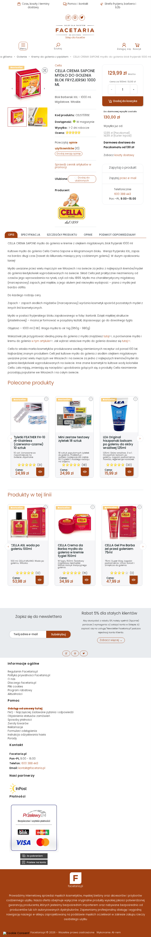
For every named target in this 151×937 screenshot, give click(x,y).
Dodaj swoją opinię (69, 153)
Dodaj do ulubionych (82, 179)
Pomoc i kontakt (77, 4)
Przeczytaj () (67, 145)
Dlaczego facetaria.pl (22, 683)
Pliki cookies (15, 686)
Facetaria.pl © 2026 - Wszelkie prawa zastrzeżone (62, 932)
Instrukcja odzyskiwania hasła (27, 735)
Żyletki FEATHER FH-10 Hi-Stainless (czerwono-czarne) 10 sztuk (29, 442)
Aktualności (15, 694)
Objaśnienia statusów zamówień (29, 716)
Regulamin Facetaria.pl (23, 671)
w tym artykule (40, 341)
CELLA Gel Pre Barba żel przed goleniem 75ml (120, 549)
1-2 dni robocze (79, 128)
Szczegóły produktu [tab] (62, 235)
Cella (58, 65)
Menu (23, 48)
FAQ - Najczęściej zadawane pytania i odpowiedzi (41, 712)
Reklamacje (15, 727)
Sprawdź (73, 166)
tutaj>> (126, 341)
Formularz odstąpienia (22, 731)
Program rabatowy (20, 690)
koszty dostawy (124, 155)
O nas (11, 679)
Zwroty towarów (18, 723)
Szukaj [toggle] (58, 48)
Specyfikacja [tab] (30, 235)
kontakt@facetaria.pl (31, 768)
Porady (12, 738)
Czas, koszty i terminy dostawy (35, 5)
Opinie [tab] (88, 235)
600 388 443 (122, 194)
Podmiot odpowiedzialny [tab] (117, 235)
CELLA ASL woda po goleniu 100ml (25, 547)
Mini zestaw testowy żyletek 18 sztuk (73, 439)
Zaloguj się (124, 49)
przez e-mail (128, 178)
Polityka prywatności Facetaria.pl (29, 675)
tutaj (106, 336)
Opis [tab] (11, 235)
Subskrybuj (58, 634)
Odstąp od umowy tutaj (25, 708)
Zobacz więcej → (111, 640)
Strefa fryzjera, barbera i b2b (120, 5)
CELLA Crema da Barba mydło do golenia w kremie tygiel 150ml (71, 551)
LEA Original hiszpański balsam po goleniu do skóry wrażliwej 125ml (118, 442)
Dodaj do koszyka (125, 101)
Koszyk (137, 49)
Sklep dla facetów (75, 37)
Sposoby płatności (20, 720)
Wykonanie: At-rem (109, 932)
